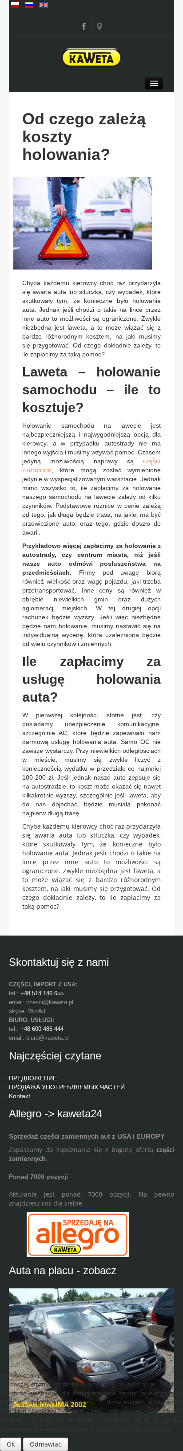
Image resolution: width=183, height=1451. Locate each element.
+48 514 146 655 (42, 993)
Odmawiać (45, 1444)
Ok (11, 1444)
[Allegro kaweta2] (78, 1234)
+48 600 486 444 (42, 1029)
